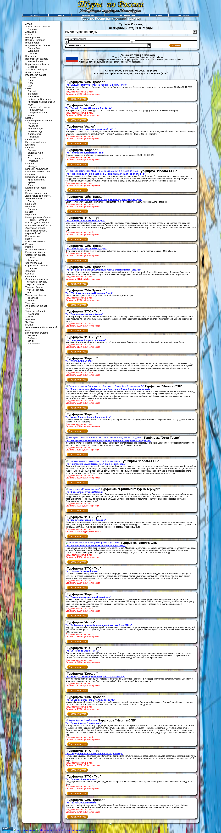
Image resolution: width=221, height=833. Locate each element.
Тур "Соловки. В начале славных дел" (85, 221)
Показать (175, 45)
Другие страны (88, 15)
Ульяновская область (36, 306)
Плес (30, 83)
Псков (28, 239)
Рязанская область (35, 252)
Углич (31, 341)
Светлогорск (34, 134)
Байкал (29, 34)
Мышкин (32, 335)
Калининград (35, 131)
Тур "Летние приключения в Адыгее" (84, 314)
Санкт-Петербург (34, 263)
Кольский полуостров (36, 169)
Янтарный (33, 136)
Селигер (29, 273)
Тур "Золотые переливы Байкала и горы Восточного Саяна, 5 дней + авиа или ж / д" (108, 389)
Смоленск (30, 276)
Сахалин (30, 271)
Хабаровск (33, 314)
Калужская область (35, 142)
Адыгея (32, 91)
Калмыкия (30, 139)
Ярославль (34, 343)
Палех (31, 80)
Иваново (32, 77)
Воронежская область (37, 64)
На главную (35, 15)
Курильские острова (36, 193)
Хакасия (29, 316)
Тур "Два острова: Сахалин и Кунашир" (85, 520)
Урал (28, 308)
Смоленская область (36, 279)
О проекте (60, 15)
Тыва (28, 292)
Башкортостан (33, 37)
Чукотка (29, 322)
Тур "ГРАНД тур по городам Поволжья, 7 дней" (89, 293)
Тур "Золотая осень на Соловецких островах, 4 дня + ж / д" (95, 546)
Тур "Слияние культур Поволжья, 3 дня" (86, 249)
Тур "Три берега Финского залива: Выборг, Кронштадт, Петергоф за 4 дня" (103, 199)
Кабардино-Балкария (39, 99)
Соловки (32, 29)
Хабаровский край (35, 311)
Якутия (29, 324)
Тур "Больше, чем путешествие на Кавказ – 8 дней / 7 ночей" (96, 85)
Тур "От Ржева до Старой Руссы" (82, 651)
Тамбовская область (36, 281)
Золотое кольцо (33, 72)
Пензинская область (36, 230)
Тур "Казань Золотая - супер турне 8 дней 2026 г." (90, 129)
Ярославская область (36, 333)
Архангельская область (37, 26)
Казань (29, 118)
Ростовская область (36, 249)
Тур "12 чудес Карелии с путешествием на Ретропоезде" (94, 754)
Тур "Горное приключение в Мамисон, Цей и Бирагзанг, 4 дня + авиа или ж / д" (105, 174)
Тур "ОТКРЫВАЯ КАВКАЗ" (79, 361)
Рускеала (33, 161)
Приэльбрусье (35, 110)
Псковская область (35, 241)
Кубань (31, 182)
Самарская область (35, 255)
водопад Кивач (36, 153)
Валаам (32, 150)
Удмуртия (30, 303)
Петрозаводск (35, 158)
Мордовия (30, 206)
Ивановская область (36, 75)
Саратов (32, 268)
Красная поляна (36, 179)
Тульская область (34, 290)
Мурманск (30, 214)
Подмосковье (32, 236)
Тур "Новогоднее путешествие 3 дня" (84, 153)
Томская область (34, 287)
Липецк (32, 201)
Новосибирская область (38, 225)
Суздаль (32, 53)
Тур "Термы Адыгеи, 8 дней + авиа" (83, 723)
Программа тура (77, 99)
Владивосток (32, 42)
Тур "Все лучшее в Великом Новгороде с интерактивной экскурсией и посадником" (108, 440)
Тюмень (32, 300)
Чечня (31, 115)
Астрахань (30, 32)
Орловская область (35, 228)
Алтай (28, 24)
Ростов (29, 247)
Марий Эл (30, 204)
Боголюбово (34, 48)
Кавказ (28, 88)
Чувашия (30, 319)
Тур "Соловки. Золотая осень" (81, 779)
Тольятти (33, 260)
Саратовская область (36, 265)
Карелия (29, 147)
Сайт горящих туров (127, 15)
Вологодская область (36, 59)
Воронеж (32, 67)
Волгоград (31, 56)
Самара (32, 257)
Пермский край (33, 233)
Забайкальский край (36, 69)
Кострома (30, 174)
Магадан (32, 166)
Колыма (29, 163)
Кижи (30, 155)
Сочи (30, 185)
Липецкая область (35, 198)
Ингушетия (33, 96)
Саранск (32, 209)
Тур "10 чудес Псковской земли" (82, 571)
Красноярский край (35, 187)
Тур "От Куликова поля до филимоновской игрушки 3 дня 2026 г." (98, 625)
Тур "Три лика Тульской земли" (81, 803)
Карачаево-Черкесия (39, 107)
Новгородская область (37, 222)
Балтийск (33, 123)
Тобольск (33, 298)
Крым (28, 190)
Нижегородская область (38, 217)
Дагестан (33, 93)
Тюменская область (35, 295)
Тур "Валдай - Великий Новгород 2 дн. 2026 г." (88, 108)
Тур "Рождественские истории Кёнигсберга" (88, 597)
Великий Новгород (35, 40)
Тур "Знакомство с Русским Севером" (84, 492)
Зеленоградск (35, 128)
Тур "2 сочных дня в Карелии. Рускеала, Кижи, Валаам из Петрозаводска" (103, 270)
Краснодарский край (36, 177)
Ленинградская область (38, 196)
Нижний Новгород (37, 220)
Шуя (30, 85)
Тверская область (34, 284)
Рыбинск (32, 338)
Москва (29, 212)
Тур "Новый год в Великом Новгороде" (85, 340)
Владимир (33, 50)
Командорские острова (37, 171)
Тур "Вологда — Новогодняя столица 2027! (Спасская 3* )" (95, 676)
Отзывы (159, 15)
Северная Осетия (37, 112)
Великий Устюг (36, 61)
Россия (29, 244)
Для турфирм (183, 15)
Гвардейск (33, 126)
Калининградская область (39, 120)
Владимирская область (37, 45)
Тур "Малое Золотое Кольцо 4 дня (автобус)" (88, 417)
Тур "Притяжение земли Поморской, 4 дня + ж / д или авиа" (95, 464)
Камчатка (30, 145)
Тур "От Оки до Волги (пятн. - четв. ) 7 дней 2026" (90, 700)
